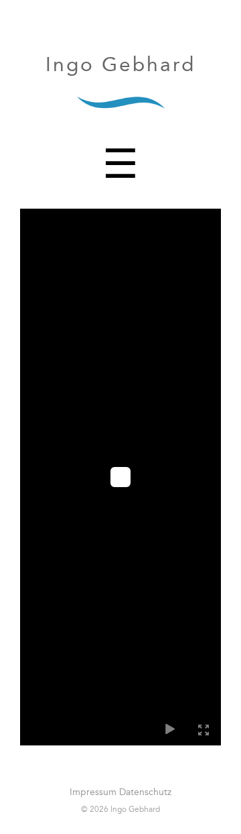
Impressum (93, 792)
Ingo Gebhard (120, 64)
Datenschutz (145, 792)
